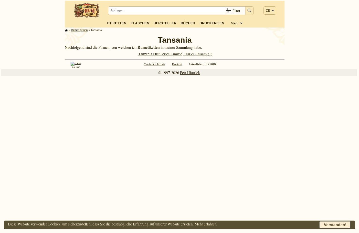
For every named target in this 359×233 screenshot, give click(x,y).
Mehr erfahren (206, 223)
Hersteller (165, 23)
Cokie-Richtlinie (154, 64)
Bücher (188, 23)
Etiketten (116, 23)
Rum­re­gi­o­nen (79, 30)
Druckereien (212, 23)
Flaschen (140, 23)
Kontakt (177, 64)
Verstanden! (335, 225)
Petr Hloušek (190, 72)
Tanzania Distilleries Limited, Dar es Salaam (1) (175, 53)
